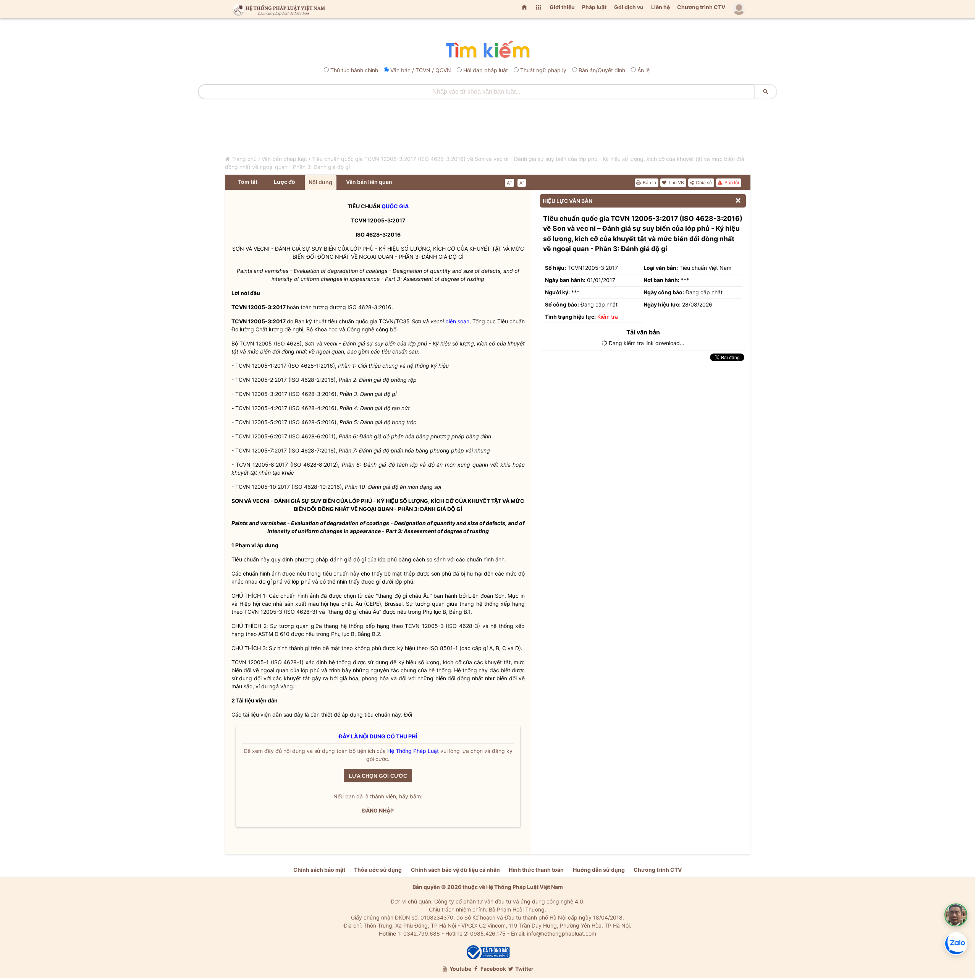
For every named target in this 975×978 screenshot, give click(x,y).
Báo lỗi (731, 182)
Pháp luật (594, 7)
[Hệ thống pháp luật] (277, 9)
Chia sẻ (703, 182)
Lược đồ (284, 181)
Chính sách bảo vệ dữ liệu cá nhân (455, 869)
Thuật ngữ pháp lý (543, 70)
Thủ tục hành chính (354, 70)
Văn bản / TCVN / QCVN (420, 70)
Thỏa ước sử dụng (378, 869)
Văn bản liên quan (369, 181)
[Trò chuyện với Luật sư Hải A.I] (955, 914)
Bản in (649, 182)
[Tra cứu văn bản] (487, 49)
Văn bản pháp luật (284, 159)
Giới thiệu (562, 7)
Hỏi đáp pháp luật (485, 70)
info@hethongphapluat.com (561, 933)
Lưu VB (676, 182)
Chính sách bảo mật (319, 869)
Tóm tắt (247, 181)
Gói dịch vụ (629, 7)
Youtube (459, 968)
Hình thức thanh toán (536, 869)
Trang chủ (244, 159)
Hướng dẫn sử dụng (599, 869)
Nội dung (320, 182)
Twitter (524, 968)
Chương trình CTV (701, 7)
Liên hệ (660, 7)
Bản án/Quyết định (602, 70)
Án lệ (643, 70)
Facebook (492, 968)
